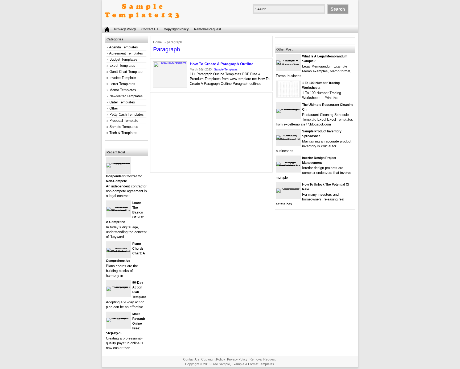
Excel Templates (122, 66)
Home (157, 42)
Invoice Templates (123, 78)
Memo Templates (122, 90)
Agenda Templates (123, 47)
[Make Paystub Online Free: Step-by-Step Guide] (118, 318)
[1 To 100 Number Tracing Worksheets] (288, 96)
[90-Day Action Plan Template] (118, 286)
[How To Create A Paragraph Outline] (170, 62)
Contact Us (149, 29)
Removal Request (207, 29)
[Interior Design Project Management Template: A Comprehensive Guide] (288, 166)
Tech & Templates (123, 133)
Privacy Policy (125, 29)
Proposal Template (123, 121)
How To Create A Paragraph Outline (221, 64)
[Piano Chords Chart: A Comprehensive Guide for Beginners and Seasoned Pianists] (118, 252)
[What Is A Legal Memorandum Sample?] (288, 64)
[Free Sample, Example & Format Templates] (142, 23)
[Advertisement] (211, 132)
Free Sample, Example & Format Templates (242, 364)
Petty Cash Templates (126, 114)
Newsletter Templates (126, 96)
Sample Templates (226, 69)
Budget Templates (123, 59)
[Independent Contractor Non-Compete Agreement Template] (118, 163)
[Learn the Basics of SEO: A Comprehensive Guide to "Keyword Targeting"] (118, 211)
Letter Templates (122, 84)
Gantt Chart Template (125, 72)
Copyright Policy (176, 29)
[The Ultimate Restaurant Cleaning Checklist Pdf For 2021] (288, 109)
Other (113, 108)
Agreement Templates (126, 53)
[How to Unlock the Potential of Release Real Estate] (288, 188)
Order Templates (122, 102)
